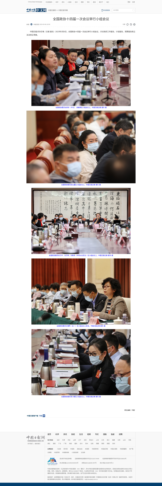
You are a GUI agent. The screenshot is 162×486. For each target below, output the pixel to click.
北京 (58, 440)
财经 (73, 434)
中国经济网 (104, 449)
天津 (63, 440)
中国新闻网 (65, 452)
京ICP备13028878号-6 (106, 463)
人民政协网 (75, 452)
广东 (59, 443)
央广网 (131, 449)
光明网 (49, 452)
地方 (107, 2)
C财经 (69, 2)
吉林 (85, 440)
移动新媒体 (106, 10)
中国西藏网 (123, 449)
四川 (81, 443)
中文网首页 (49, 2)
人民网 (59, 449)
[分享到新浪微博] (131, 24)
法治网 (83, 452)
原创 (94, 2)
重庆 (75, 443)
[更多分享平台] (134, 24)
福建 (113, 440)
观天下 (101, 2)
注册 (133, 2)
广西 (65, 443)
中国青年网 (95, 449)
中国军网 (57, 452)
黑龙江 (91, 440)
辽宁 (79, 440)
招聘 (120, 434)
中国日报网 (52, 10)
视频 (82, 2)
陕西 (102, 443)
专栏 (88, 2)
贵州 (86, 443)
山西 (74, 440)
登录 (129, 2)
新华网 (66, 449)
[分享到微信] (127, 24)
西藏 (97, 443)
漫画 (105, 434)
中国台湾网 (114, 449)
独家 (113, 434)
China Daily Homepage (35, 2)
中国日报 (36, 24)
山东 (124, 440)
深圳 (113, 443)
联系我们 (37, 444)
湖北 (48, 443)
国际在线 (79, 449)
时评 (57, 2)
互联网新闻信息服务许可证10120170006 (87, 458)
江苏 (102, 440)
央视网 (87, 449)
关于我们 (30, 444)
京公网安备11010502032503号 (69, 463)
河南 (129, 440)
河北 (69, 440)
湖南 (54, 443)
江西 (119, 440)
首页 (49, 434)
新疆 (108, 443)
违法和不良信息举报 (66, 458)
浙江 (108, 440)
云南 (92, 443)
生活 (76, 2)
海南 (70, 443)
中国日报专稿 (63, 10)
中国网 (72, 449)
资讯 (63, 2)
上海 (97, 440)
